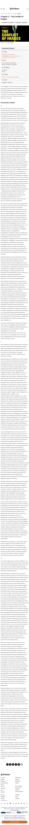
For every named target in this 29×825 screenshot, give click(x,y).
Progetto (2, 779)
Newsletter (17, 781)
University (17, 794)
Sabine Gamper (6, 77)
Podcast (17, 783)
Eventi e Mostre (7, 13)
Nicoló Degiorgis (14, 77)
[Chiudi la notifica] (28, 814)
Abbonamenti (18, 777)
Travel (16, 796)
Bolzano (14, 13)
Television (3, 792)
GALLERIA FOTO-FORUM (8, 22)
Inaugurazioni (18, 787)
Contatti (2, 798)
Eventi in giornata (19, 791)
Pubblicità (3, 796)
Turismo (2, 786)
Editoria (2, 784)
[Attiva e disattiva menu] (1, 9)
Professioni (3, 781)
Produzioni (17, 798)
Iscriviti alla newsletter (14, 822)
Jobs (2, 790)
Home (2, 13)
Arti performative (4, 783)
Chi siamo (3, 794)
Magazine (17, 779)
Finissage (17, 789)
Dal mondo (3, 788)
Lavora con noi (4, 800)
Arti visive (3, 777)
